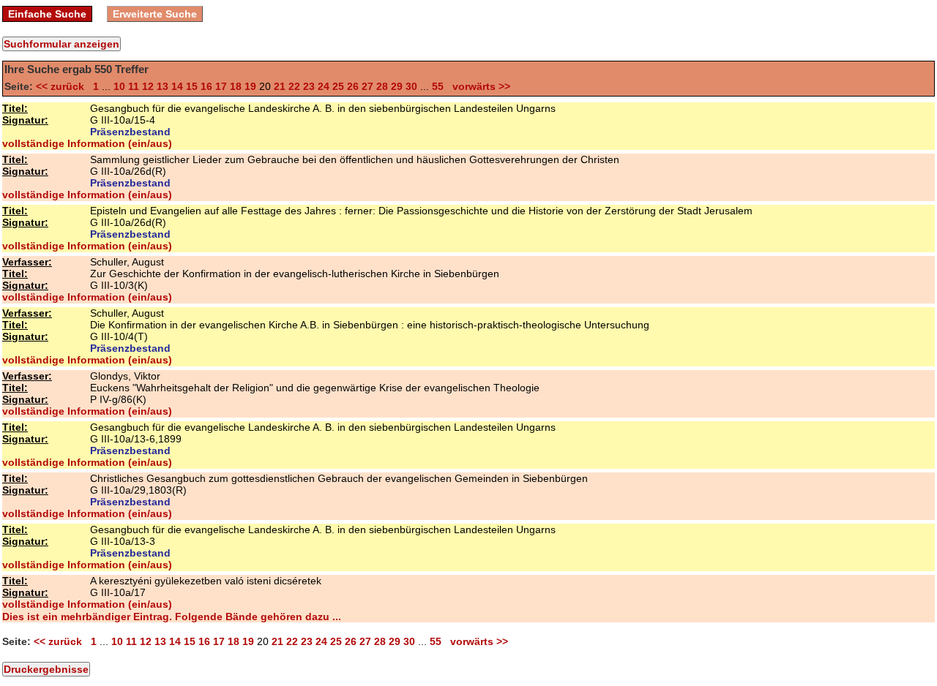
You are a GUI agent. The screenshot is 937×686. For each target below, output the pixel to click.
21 (279, 86)
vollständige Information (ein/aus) (87, 143)
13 (162, 86)
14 (177, 86)
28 (382, 86)
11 (133, 86)
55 (438, 86)
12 (148, 86)
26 (353, 86)
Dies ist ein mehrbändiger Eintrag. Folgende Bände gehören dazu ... (171, 616)
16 (206, 86)
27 (367, 86)
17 (221, 86)
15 (192, 86)
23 (309, 86)
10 (119, 86)
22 (294, 86)
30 (411, 86)
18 (236, 86)
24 (323, 86)
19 (250, 86)
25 (338, 86)
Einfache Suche (47, 14)
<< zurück (63, 86)
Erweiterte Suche (155, 14)
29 (397, 86)
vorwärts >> (478, 86)
